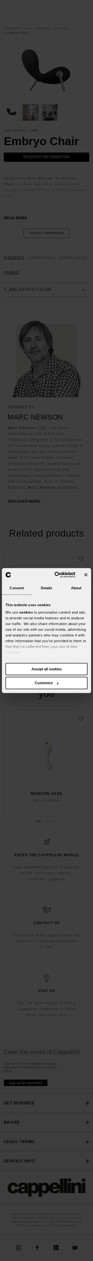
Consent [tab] (17, 588)
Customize (44, 683)
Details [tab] (46, 588)
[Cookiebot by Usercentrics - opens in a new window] (56, 575)
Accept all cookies (46, 669)
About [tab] (76, 588)
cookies (26, 612)
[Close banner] (86, 574)
